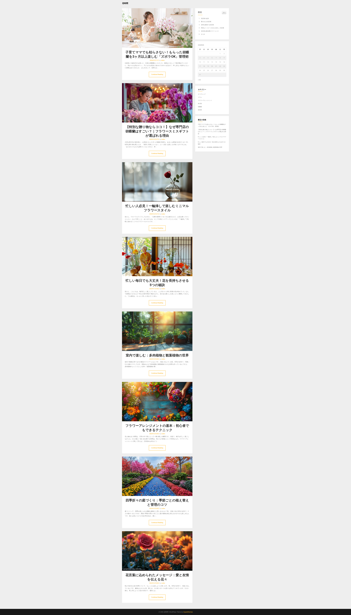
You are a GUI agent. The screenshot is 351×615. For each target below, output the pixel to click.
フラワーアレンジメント (205, 100)
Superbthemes (188, 612)
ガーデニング (202, 94)
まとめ (203, 34)
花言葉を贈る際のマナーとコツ (210, 31)
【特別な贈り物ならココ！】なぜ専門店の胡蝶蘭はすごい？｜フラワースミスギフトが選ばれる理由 (157, 131)
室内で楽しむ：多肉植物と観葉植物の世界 (157, 355)
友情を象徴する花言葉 (207, 24)
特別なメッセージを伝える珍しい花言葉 (212, 28)
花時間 (125, 3)
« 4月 (199, 80)
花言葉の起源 (205, 18)
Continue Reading (157, 74)
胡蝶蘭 (200, 106)
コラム (200, 97)
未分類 (200, 103)
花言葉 (200, 110)
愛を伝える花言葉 (206, 21)
